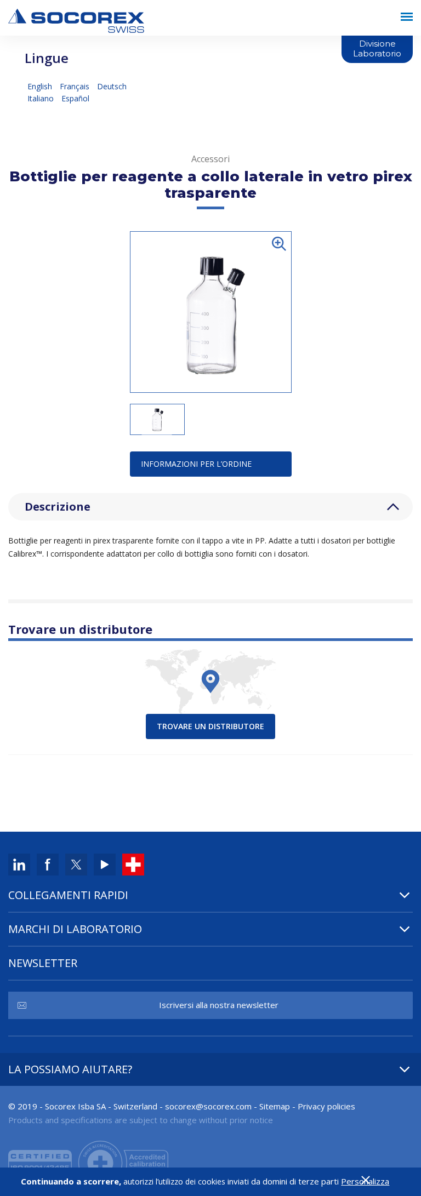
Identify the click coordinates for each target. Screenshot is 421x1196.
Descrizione (57, 506)
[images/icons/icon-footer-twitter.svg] (76, 864)
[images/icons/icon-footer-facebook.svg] (48, 864)
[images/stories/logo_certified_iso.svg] (88, 1161)
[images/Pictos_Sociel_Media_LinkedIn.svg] (19, 864)
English (40, 86)
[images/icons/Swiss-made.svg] (133, 864)
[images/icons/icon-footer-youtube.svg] (105, 864)
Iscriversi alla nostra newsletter (218, 1004)
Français (76, 86)
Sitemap (274, 1106)
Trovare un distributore (210, 726)
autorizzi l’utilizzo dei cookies (174, 1181)
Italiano (41, 98)
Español (75, 98)
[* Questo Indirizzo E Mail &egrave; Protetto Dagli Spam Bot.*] (208, 1106)
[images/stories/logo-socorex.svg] (76, 19)
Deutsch (112, 86)
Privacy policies (326, 1106)
